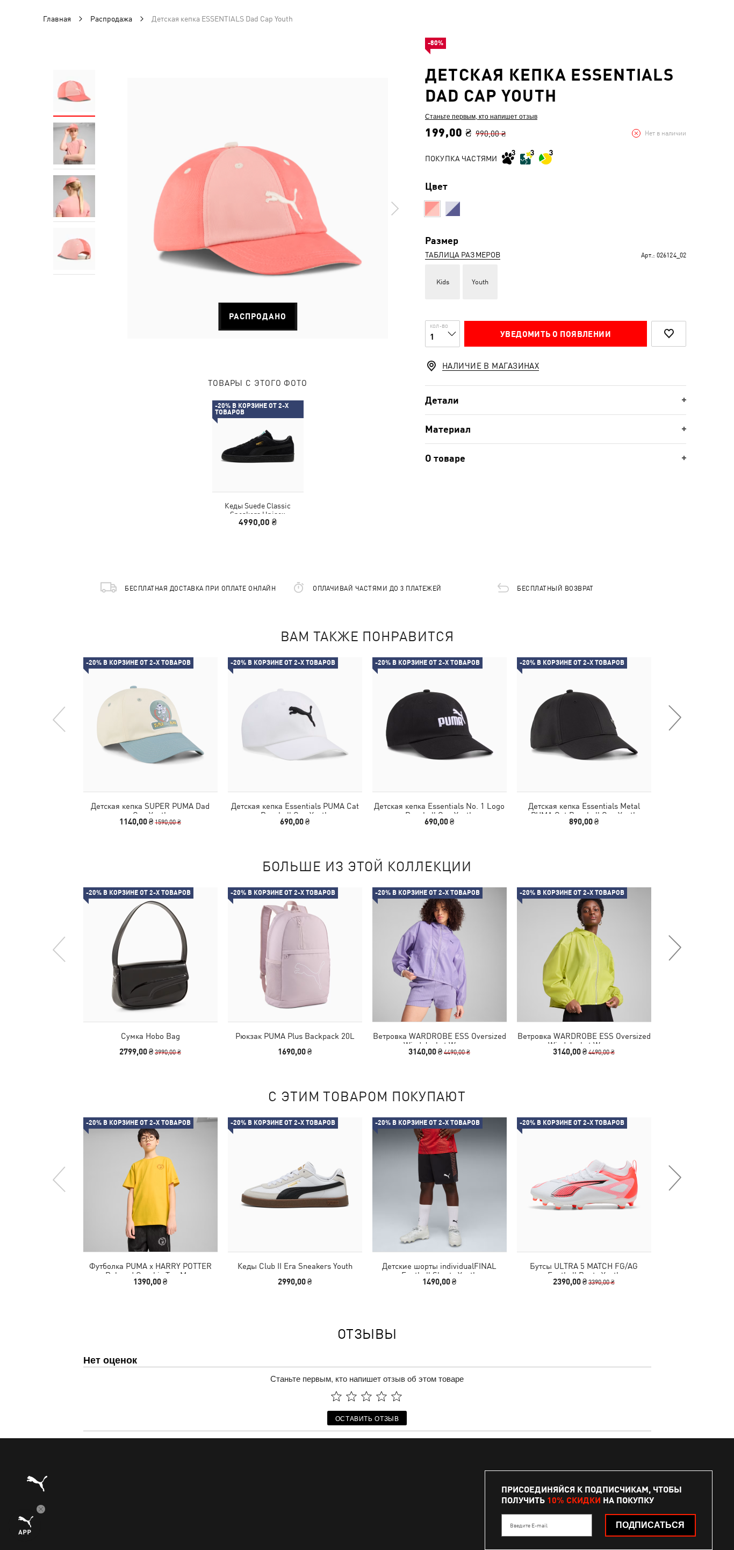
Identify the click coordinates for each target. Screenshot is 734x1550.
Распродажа (111, 19)
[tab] (555, 400)
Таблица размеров (462, 254)
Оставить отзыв (367, 1418)
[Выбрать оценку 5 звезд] (397, 1396)
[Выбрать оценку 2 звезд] (351, 1396)
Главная (57, 19)
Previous (59, 718)
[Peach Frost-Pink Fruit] (432, 208)
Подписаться (650, 1525)
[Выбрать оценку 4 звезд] (381, 1396)
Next (394, 208)
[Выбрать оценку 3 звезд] (366, 1396)
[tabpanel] (257, 208)
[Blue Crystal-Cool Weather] (452, 208)
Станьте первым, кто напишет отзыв (481, 116)
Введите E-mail (529, 1525)
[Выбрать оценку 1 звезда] (336, 1396)
